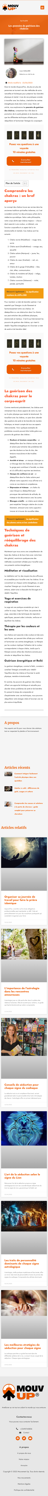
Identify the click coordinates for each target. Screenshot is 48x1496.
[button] (42, 7)
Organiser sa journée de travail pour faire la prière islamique (20, 900)
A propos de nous (24, 1453)
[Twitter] (24, 1438)
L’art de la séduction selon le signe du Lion (22, 1176)
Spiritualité (24, 20)
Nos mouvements (24, 1478)
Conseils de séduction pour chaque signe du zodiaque (21, 1086)
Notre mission (24, 1459)
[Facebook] (18, 1438)
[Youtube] (30, 1438)
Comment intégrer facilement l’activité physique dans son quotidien (26, 777)
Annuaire (24, 1465)
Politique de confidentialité (24, 1490)
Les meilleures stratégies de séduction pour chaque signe (22, 1346)
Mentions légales (24, 1484)
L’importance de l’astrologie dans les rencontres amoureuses (21, 991)
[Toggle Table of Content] (23, 183)
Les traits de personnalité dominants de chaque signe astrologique (21, 1263)
